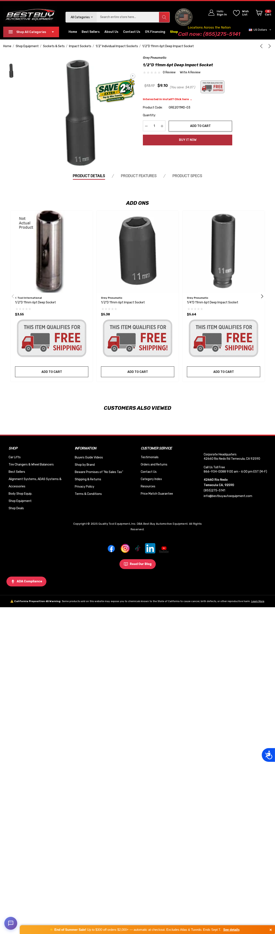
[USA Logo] (183, 17)
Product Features (139, 175)
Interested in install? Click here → (167, 99)
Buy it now (187, 140)
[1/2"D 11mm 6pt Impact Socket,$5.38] (137, 252)
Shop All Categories (31, 32)
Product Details (89, 175)
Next (262, 296)
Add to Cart (200, 126)
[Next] (269, 46)
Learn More (257, 601)
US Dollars (259, 29)
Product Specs (187, 175)
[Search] (164, 17)
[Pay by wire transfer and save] (115, 91)
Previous (13, 296)
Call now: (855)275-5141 (209, 34)
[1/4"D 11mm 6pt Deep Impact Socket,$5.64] (223, 252)
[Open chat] (10, 923)
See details (231, 929)
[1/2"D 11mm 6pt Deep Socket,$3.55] (52, 252)
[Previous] (262, 46)
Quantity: (149, 115)
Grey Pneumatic (155, 58)
